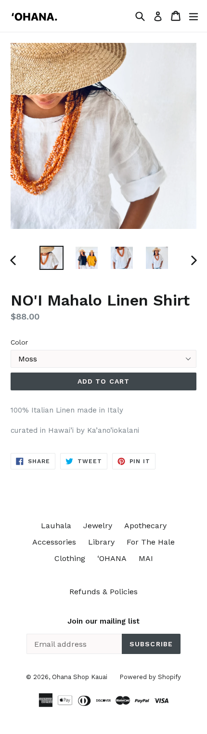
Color (19, 342)
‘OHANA (112, 558)
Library (101, 542)
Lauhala (56, 525)
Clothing (69, 558)
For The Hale (151, 542)
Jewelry (97, 525)
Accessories (54, 542)
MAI (146, 558)
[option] (51, 257)
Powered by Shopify (150, 677)
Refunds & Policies (103, 591)
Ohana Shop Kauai (79, 677)
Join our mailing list (103, 621)
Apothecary (145, 525)
